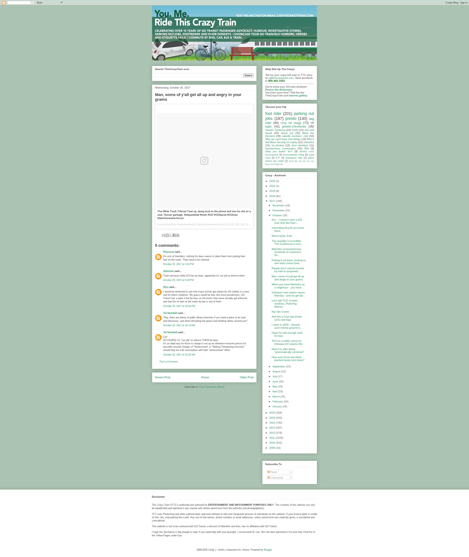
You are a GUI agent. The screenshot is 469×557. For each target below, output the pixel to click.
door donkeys (300, 145)
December (278, 205)
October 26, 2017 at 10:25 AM (179, 354)
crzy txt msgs (291, 123)
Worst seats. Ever (282, 235)
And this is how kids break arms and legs (287, 318)
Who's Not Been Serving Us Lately (289, 141)
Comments (276, 477)
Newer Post (162, 377)
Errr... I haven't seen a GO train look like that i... (287, 221)
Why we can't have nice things (282, 139)
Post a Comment (169, 361)
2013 (272, 427)
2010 (272, 442)
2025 (272, 181)
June (275, 381)
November (278, 210)
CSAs (295, 129)
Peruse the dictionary (278, 89)
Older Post (247, 377)
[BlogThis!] (167, 235)
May (275, 386)
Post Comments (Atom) (211, 387)
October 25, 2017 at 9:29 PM (178, 280)
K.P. (278, 158)
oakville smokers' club (295, 135)
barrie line (293, 161)
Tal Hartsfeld (170, 313)
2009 (272, 447)
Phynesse (168, 251)
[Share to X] (171, 235)
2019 (272, 190)
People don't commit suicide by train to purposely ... (288, 270)
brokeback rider (294, 158)
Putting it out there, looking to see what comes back (289, 262)
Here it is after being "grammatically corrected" (288, 351)
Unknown (168, 271)
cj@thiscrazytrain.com (281, 77)
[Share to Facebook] (174, 235)
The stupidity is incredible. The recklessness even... (287, 242)
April (275, 391)
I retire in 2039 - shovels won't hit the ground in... (287, 326)
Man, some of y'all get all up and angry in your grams (288, 278)
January (277, 406)
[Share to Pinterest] (178, 235)
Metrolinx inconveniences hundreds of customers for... (286, 252)
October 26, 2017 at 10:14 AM (179, 325)
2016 (272, 412)
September (279, 366)
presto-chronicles (294, 126)
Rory (166, 287)
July (275, 376)
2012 (272, 432)
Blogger (268, 549)
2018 (272, 196)
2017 (272, 201)
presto (290, 118)
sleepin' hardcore (275, 129)
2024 (272, 186)
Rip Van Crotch (280, 311)
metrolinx (308, 142)
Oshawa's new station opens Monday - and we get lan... (288, 294)
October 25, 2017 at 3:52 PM (178, 264)
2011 (272, 437)
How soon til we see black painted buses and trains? (288, 359)
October (277, 215)
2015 (272, 417)
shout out (287, 133)
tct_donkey (278, 145)
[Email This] (164, 235)
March (276, 396)
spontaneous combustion (280, 148)
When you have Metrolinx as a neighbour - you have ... (288, 286)
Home (205, 377)
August (276, 371)
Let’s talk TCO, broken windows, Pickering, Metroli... (285, 303)
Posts (273, 472)
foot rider (273, 113)
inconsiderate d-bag (293, 155)
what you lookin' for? (279, 151)
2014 (272, 422)
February (278, 401)
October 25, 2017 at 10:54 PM (179, 306)
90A (306, 148)
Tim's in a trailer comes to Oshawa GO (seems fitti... (288, 342)
